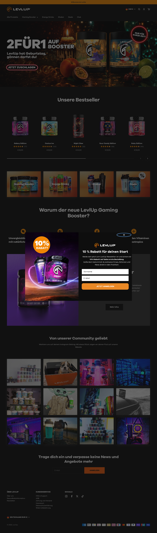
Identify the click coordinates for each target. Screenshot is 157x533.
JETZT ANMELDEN (105, 286)
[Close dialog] (124, 235)
